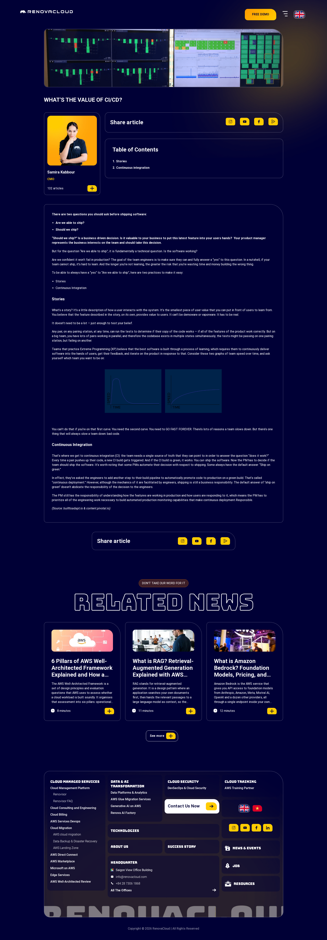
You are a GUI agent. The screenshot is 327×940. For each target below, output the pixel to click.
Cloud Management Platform (70, 788)
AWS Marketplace (62, 861)
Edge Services (60, 875)
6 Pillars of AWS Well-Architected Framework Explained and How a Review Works (81, 668)
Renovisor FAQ (63, 801)
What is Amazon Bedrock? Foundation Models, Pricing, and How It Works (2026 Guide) (241, 668)
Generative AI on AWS (126, 806)
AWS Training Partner (239, 788)
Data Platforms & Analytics (129, 792)
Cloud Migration (61, 828)
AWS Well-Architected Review (70, 881)
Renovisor (59, 794)
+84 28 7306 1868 (128, 883)
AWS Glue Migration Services (131, 799)
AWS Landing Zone (65, 848)
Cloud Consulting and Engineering (73, 808)
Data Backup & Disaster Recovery (75, 841)
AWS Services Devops (65, 821)
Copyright (134, 928)
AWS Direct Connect (64, 854)
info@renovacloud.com (131, 877)
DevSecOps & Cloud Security (187, 788)
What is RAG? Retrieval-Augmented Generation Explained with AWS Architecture (163, 668)
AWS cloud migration (67, 834)
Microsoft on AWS (62, 868)
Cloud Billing (58, 814)
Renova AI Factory (123, 813)
